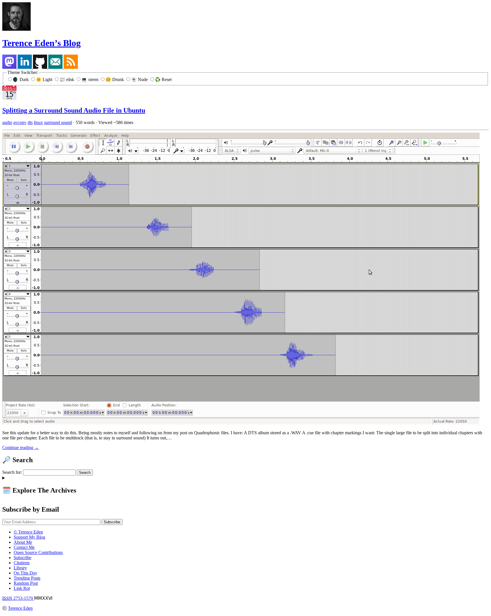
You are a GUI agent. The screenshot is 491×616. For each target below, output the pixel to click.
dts (30, 122)
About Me (23, 542)
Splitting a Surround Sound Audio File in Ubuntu (73, 110)
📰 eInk (67, 79)
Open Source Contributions (38, 552)
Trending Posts (27, 578)
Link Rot (22, 588)
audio (7, 122)
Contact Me (24, 547)
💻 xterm (90, 79)
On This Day (25, 572)
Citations (22, 562)
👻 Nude (140, 79)
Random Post (26, 583)
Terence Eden (20, 608)
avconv (19, 122)
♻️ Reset (163, 79)
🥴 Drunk (115, 79)
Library (20, 567)
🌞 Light (44, 79)
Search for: (12, 472)
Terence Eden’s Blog (41, 43)
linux (38, 122)
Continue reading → (20, 447)
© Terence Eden (28, 532)
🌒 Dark (21, 79)
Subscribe (22, 557)
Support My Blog (29, 537)
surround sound (58, 122)
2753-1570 (18, 598)
